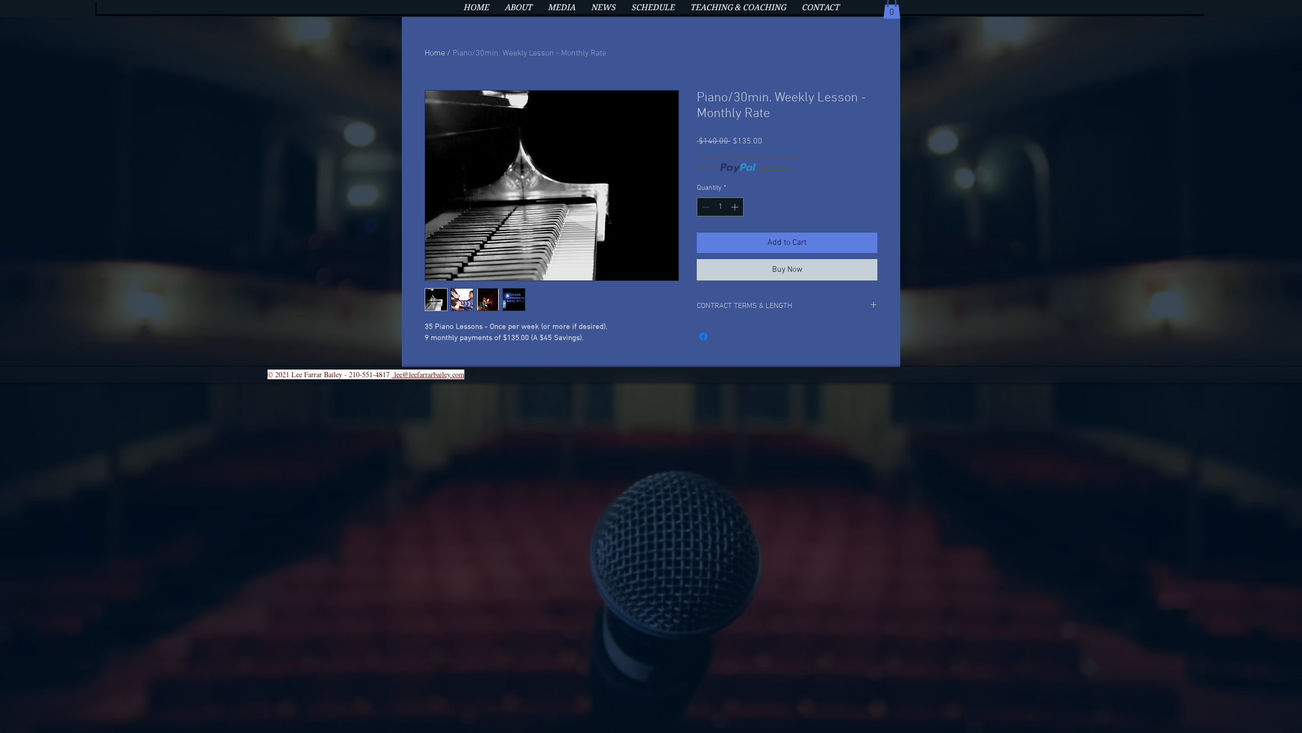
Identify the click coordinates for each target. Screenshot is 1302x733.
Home (435, 53)
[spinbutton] (720, 207)
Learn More (775, 167)
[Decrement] (704, 207)
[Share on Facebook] (703, 336)
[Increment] (735, 207)
